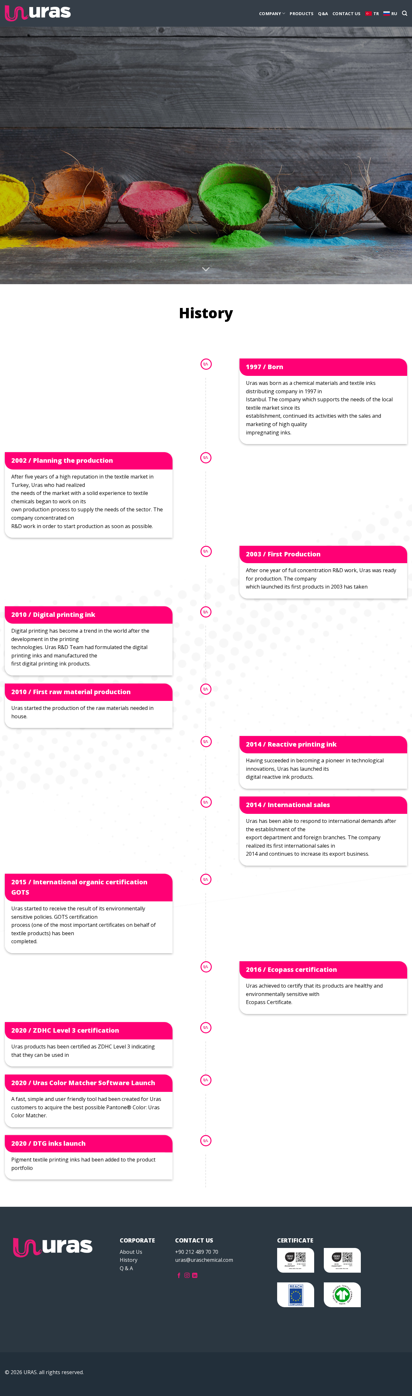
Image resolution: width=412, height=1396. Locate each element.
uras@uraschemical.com (204, 1259)
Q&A (323, 13)
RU (394, 13)
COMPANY (270, 13)
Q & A (126, 1268)
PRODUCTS (302, 13)
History (128, 1259)
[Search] (404, 13)
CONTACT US (346, 13)
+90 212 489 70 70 (196, 1251)
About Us (131, 1251)
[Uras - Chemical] (38, 13)
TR (376, 13)
